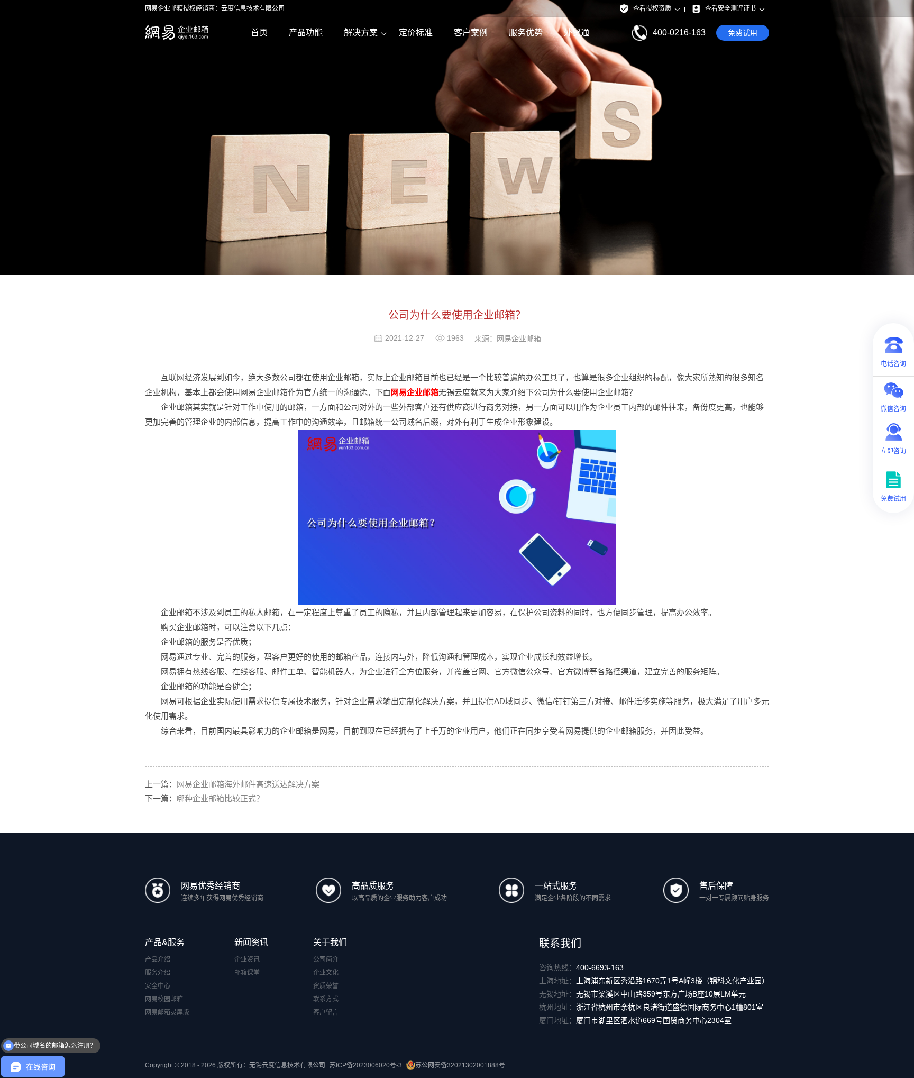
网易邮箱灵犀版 (167, 1012)
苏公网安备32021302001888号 (460, 1065)
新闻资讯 (251, 942)
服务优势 (526, 32)
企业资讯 (247, 959)
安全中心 (157, 986)
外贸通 (576, 32)
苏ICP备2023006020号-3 (366, 1065)
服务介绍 (157, 972)
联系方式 (326, 999)
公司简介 (326, 959)
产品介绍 (157, 959)
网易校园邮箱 (164, 999)
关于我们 (330, 942)
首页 (259, 32)
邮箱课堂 (247, 972)
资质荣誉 (326, 986)
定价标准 (416, 32)
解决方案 (361, 32)
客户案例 (471, 32)
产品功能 (306, 32)
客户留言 (326, 1012)
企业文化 (326, 972)
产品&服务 (165, 942)
